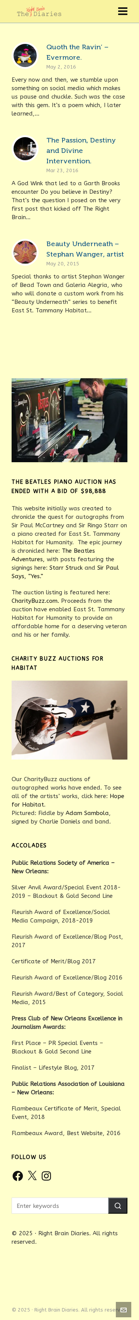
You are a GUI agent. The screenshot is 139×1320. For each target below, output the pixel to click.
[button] (117, 1206)
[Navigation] (122, 11)
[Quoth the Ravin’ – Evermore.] (25, 55)
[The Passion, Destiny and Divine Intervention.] (25, 148)
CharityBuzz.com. (35, 600)
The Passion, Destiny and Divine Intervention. (81, 150)
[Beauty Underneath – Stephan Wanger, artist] (25, 252)
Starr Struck (66, 567)
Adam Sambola (87, 813)
